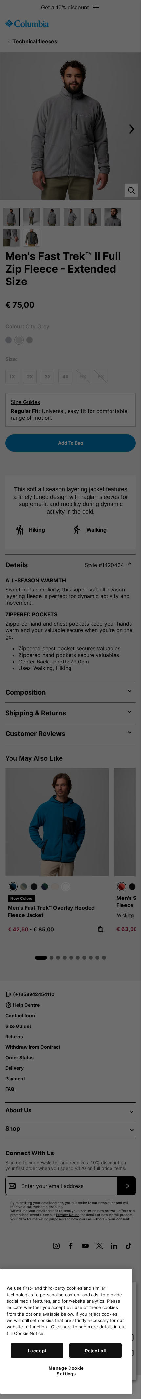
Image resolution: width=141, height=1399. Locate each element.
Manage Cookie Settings (66, 1370)
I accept (37, 1350)
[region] (66, 1331)
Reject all (95, 1350)
